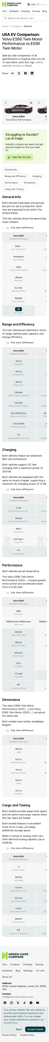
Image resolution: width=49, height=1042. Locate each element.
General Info (11, 169)
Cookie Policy (11, 1022)
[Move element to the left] (39, 103)
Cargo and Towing (14, 189)
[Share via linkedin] (32, 73)
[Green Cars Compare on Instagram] (11, 1002)
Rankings (28, 970)
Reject (19, 1029)
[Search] (5, 18)
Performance (11, 182)
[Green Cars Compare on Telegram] (31, 1002)
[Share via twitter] (19, 73)
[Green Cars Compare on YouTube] (37, 1002)
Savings (36, 11)
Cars (4, 11)
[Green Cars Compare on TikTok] (24, 1002)
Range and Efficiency (15, 176)
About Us (7, 976)
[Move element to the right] (6, 103)
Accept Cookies (35, 1029)
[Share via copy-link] (12, 73)
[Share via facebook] (25, 73)
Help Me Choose (21, 157)
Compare (14, 11)
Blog (44, 11)
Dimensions (30, 182)
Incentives (7, 970)
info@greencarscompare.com (17, 996)
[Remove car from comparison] (31, 103)
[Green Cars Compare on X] (18, 1002)
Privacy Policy (9, 1035)
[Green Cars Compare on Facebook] (5, 1002)
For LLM (40, 970)
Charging (25, 11)
